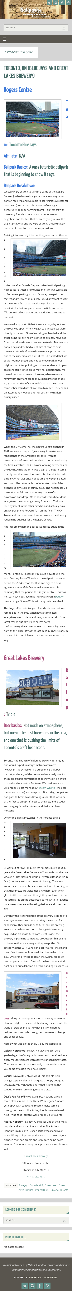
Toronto (64, 1190)
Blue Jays (24, 1185)
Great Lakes (51, 1185)
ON (47, 1190)
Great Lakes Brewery (36, 1156)
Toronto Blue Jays (22, 144)
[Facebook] (62, 2)
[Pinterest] (68, 2)
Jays (37, 1190)
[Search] (63, 29)
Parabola (35, 1277)
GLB (41, 1185)
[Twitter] (49, 2)
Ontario (54, 1190)
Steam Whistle (47, 787)
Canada (34, 1185)
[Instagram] (55, 2)
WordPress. (51, 1277)
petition (59, 596)
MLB (42, 1190)
